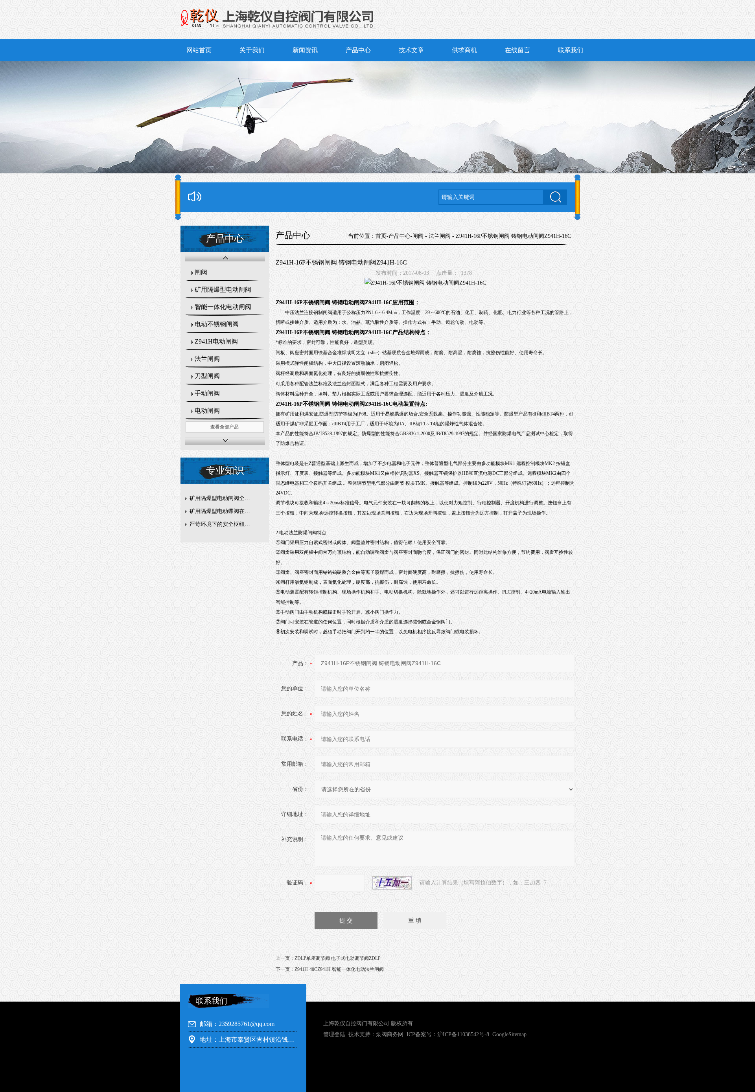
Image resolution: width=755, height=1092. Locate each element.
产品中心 (358, 50)
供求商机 (464, 50)
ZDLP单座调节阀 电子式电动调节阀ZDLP (338, 958)
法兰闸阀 (207, 358)
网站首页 (199, 50)
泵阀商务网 (389, 1034)
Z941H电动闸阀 (216, 341)
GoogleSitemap (509, 1034)
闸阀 (201, 272)
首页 (381, 236)
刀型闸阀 (207, 376)
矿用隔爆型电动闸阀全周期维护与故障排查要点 (227, 498)
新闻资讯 (305, 50)
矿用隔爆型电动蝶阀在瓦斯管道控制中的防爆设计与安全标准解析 (227, 511)
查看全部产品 (224, 427)
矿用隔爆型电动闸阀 (223, 289)
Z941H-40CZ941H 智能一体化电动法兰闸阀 (339, 969)
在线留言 (517, 50)
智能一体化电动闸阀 (223, 306)
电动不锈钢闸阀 (217, 324)
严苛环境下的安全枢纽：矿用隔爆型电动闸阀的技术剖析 (227, 524)
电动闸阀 (207, 410)
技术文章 (411, 50)
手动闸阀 (207, 393)
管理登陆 (334, 1034)
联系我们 (570, 50)
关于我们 (252, 50)
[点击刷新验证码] (392, 883)
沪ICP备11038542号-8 (463, 1034)
